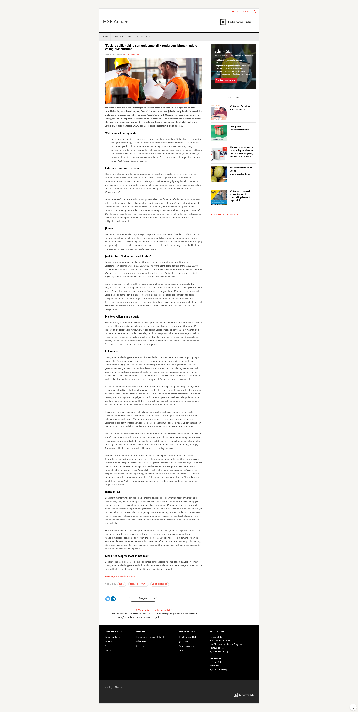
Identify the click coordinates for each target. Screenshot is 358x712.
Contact (247, 12)
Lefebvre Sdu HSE (187, 637)
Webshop (235, 12)
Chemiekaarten (186, 646)
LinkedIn (109, 641)
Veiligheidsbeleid (159, 584)
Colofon (140, 646)
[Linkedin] (113, 598)
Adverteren (141, 641)
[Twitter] (107, 598)
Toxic (181, 650)
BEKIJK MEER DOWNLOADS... (225, 215)
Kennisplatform (112, 637)
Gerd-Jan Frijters (131, 54)
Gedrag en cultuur (138, 584)
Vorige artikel (144, 610)
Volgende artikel (162, 610)
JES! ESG (183, 641)
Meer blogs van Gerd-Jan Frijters (120, 576)
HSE (123, 22)
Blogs (121, 584)
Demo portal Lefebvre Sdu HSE (151, 637)
